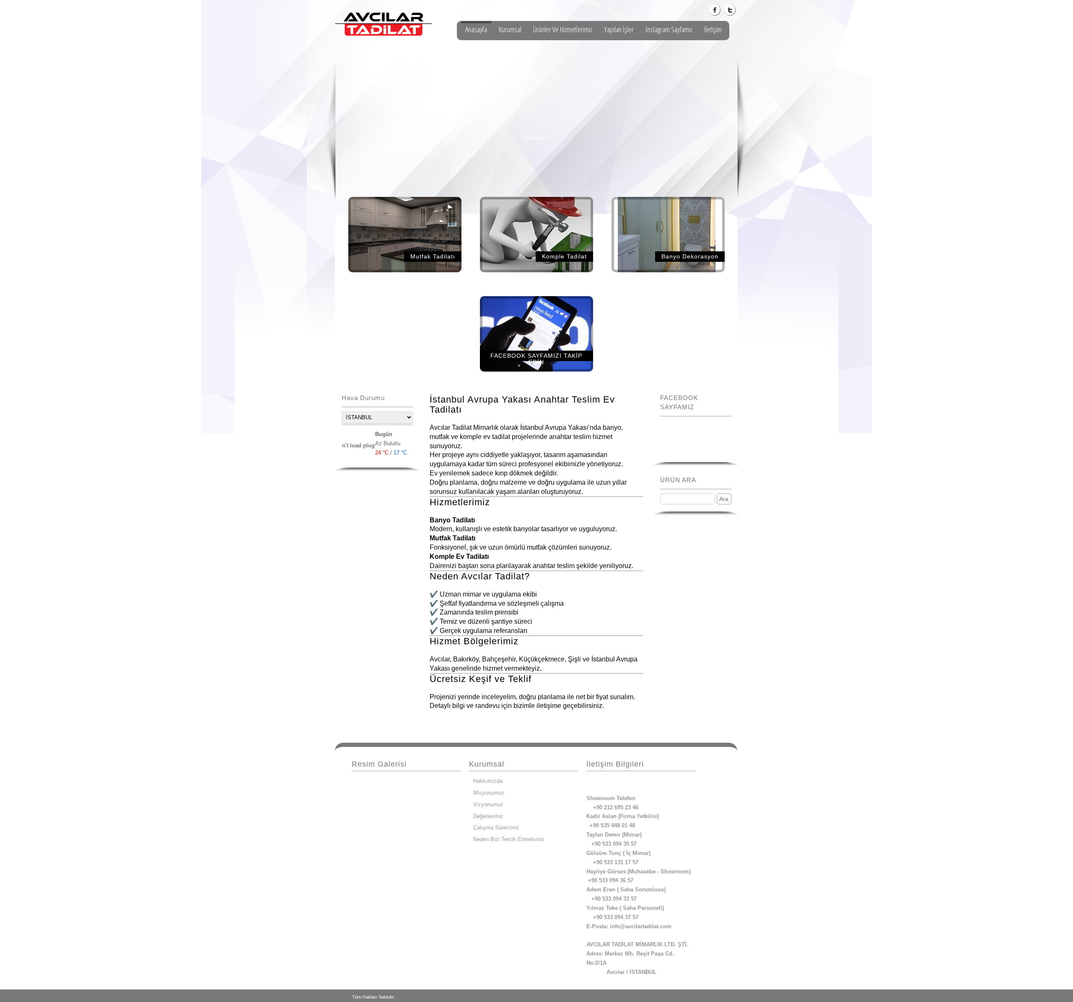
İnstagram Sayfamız (668, 29)
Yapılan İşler (619, 29)
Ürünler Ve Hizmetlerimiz (562, 29)
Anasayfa (476, 29)
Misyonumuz (488, 793)
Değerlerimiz (488, 816)
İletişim (713, 29)
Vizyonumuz (488, 804)
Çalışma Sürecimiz (496, 827)
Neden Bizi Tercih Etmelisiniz (508, 839)
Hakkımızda (488, 781)
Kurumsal (510, 29)
